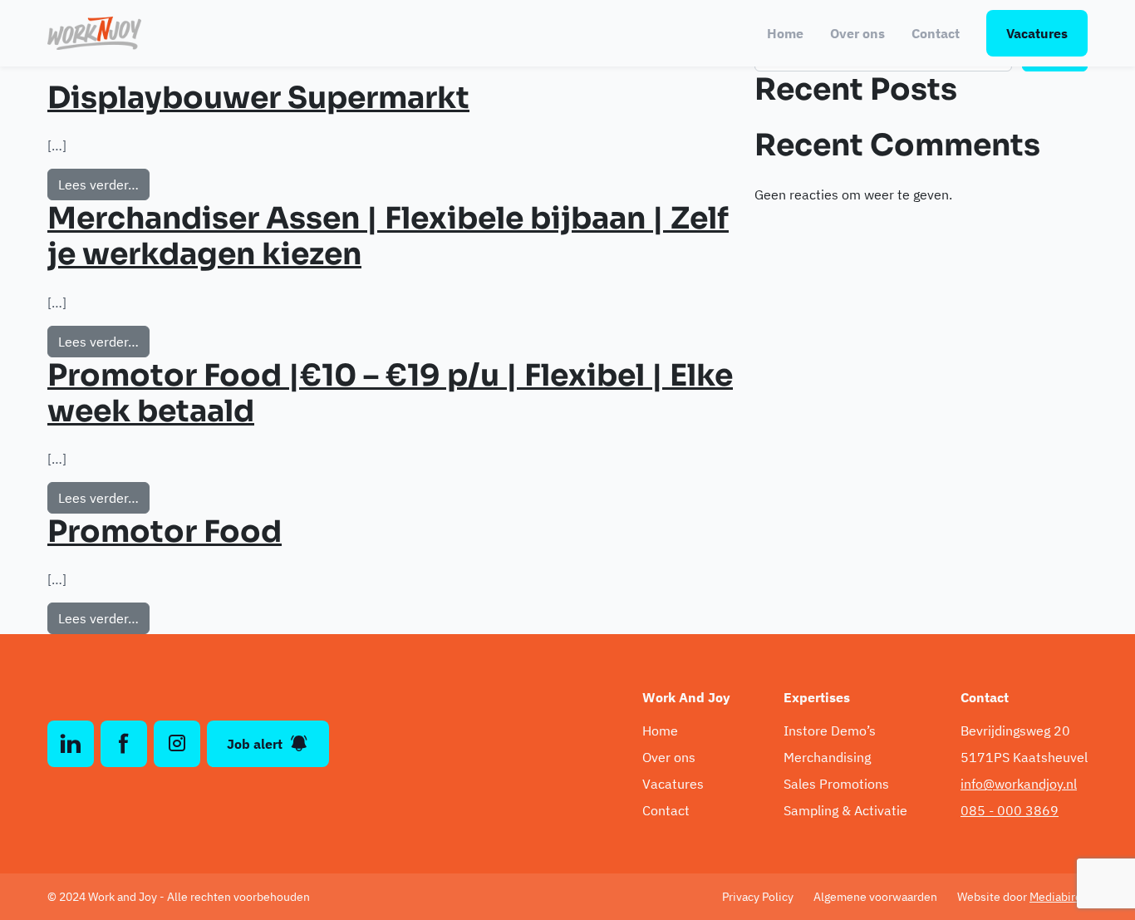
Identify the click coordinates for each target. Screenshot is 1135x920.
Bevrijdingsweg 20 (1015, 730)
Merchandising (827, 757)
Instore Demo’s (830, 730)
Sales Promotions (836, 783)
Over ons (857, 33)
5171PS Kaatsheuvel (1024, 757)
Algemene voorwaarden (875, 896)
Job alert (255, 744)
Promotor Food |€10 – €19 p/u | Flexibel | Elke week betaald (390, 393)
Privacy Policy (758, 896)
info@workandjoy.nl (1019, 783)
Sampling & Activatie (845, 810)
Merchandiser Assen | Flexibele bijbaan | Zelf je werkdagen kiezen (388, 236)
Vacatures (1037, 33)
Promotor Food (164, 531)
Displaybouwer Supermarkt (258, 97)
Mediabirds (1058, 896)
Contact (935, 33)
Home (785, 33)
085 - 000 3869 (1010, 810)
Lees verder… (104, 184)
